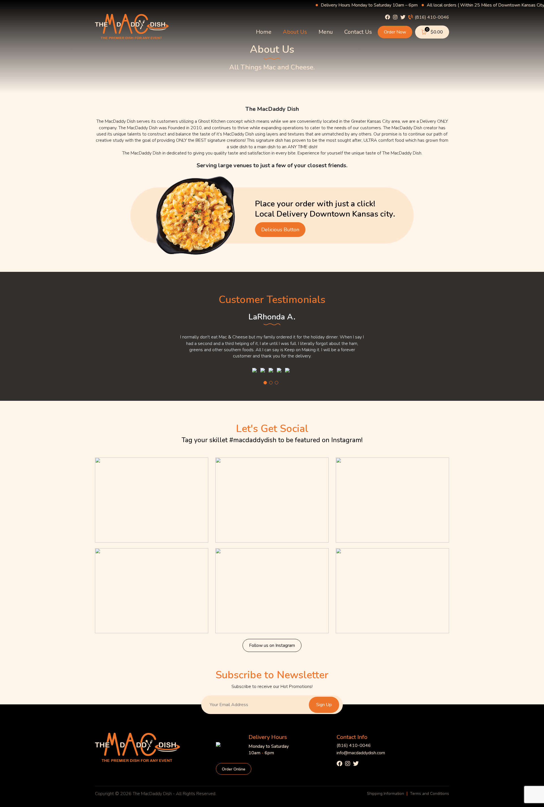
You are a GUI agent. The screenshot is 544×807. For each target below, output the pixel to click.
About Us (295, 32)
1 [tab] (265, 382)
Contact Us (358, 32)
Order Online (233, 769)
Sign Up (324, 705)
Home (263, 32)
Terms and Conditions (429, 794)
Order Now (395, 32)
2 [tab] (271, 382)
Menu (325, 32)
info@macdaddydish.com (361, 753)
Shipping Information (385, 794)
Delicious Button (280, 229)
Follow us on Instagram (272, 645)
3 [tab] (276, 382)
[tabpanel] (272, 340)
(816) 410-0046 (431, 17)
